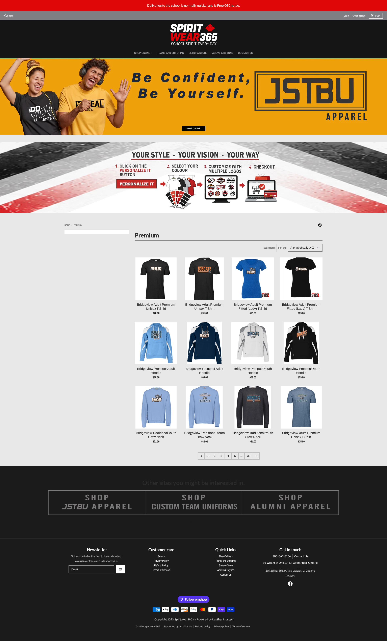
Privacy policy (221, 626)
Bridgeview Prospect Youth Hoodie (253, 370)
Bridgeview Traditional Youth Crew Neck (156, 435)
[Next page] (256, 456)
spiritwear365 (152, 626)
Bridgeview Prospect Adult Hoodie (156, 370)
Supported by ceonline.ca (177, 626)
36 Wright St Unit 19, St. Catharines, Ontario (290, 562)
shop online (193, 128)
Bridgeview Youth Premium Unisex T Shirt (301, 435)
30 (248, 455)
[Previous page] (201, 456)
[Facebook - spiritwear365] (319, 225)
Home (67, 225)
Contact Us (301, 556)
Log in (346, 15)
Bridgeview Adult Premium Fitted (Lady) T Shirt (253, 306)
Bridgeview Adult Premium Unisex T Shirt (156, 306)
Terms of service (241, 626)
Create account (359, 15)
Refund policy (202, 626)
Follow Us (194, 522)
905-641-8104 (282, 556)
